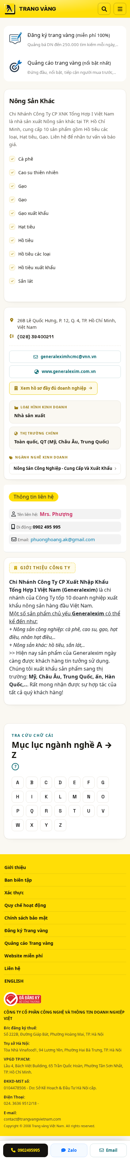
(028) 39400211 (35, 337)
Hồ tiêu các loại (34, 254)
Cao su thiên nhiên (38, 172)
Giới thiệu (15, 867)
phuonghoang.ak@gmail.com (63, 539)
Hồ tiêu (25, 240)
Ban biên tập (18, 880)
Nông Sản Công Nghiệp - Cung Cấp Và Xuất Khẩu (63, 468)
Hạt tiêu (26, 227)
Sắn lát (25, 281)
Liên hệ (12, 968)
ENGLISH (14, 981)
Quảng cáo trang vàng (69, 62)
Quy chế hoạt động (25, 905)
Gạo (22, 186)
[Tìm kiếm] (104, 9)
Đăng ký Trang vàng (26, 930)
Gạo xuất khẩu (33, 213)
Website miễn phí (23, 956)
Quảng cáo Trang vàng (28, 943)
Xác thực (14, 893)
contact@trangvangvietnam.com (32, 1119)
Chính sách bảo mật (26, 918)
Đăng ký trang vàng (68, 35)
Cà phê (25, 159)
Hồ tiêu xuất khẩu (37, 267)
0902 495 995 (47, 527)
